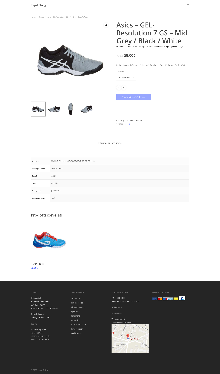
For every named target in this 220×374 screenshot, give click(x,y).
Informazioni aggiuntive (110, 142)
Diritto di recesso (78, 324)
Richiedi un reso (78, 307)
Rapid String (38, 5)
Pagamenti (75, 316)
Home (33, 17)
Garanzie (75, 320)
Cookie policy (76, 333)
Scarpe (41, 17)
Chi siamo (75, 298)
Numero (121, 71)
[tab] (110, 143)
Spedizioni (75, 311)
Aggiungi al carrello (133, 97)
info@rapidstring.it (42, 317)
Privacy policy (77, 329)
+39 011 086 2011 (40, 301)
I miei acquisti (77, 303)
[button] (106, 25)
